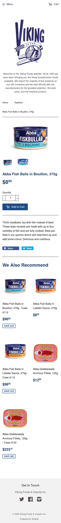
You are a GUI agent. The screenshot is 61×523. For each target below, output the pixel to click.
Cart (56, 4)
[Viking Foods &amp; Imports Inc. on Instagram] (39, 500)
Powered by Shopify (29, 518)
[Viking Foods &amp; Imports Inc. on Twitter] (21, 500)
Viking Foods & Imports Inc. (33, 513)
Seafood (18, 102)
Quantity (6, 192)
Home (5, 102)
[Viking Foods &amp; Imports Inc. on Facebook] (30, 500)
